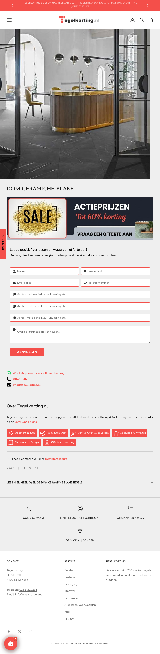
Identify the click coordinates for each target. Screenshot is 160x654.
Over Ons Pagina (26, 422)
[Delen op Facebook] (18, 468)
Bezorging (70, 584)
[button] (11, 643)
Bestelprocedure (56, 459)
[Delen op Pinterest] (30, 468)
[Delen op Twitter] (24, 468)
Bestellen (70, 577)
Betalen (69, 570)
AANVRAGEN (27, 352)
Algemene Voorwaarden (80, 605)
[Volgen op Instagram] (30, 631)
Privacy (69, 619)
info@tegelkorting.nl (26, 385)
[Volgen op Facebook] (9, 631)
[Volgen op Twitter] (20, 631)
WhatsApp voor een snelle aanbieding (38, 373)
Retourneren (72, 598)
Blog (67, 612)
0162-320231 (22, 379)
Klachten (70, 591)
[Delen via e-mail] (36, 468)
